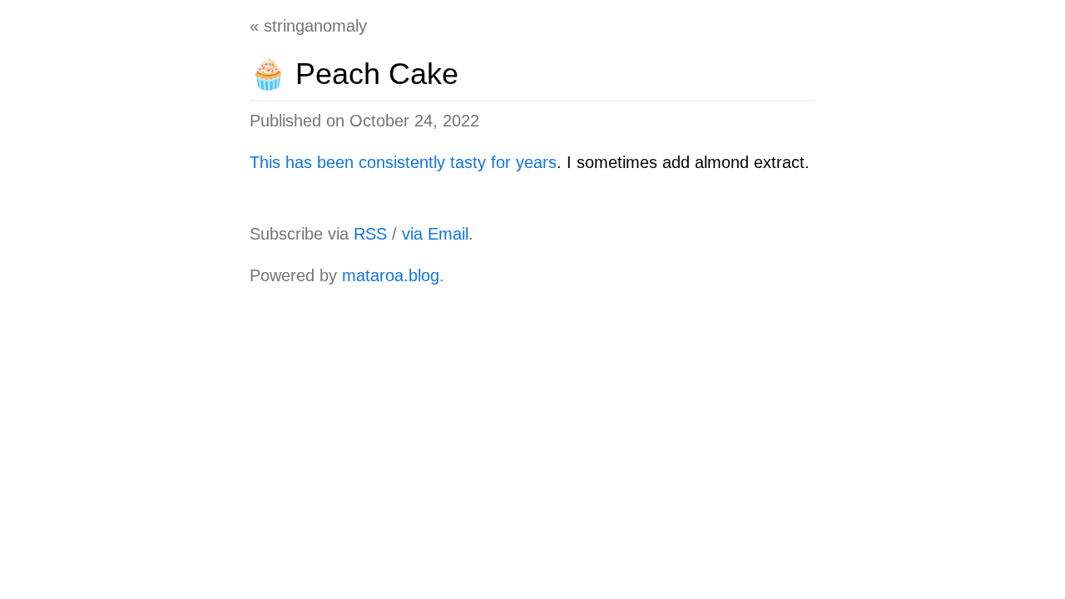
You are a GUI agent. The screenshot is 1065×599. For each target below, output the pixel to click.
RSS (370, 234)
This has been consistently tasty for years (403, 162)
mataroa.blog (390, 275)
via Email (435, 234)
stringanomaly (315, 26)
